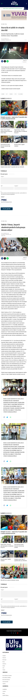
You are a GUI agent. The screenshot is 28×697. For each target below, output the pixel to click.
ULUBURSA (5, 689)
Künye (4, 693)
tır (15, 94)
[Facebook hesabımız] (11, 633)
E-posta (16, 185)
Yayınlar (4, 683)
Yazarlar (4, 691)
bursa (3, 94)
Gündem (4, 655)
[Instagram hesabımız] (15, 633)
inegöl (11, 94)
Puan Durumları (5, 681)
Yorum (2, 176)
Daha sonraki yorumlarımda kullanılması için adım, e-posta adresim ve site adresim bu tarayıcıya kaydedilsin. (14, 193)
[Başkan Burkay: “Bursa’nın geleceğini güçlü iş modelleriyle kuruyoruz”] (20, 124)
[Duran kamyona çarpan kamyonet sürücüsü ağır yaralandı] (7, 139)
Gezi (3, 667)
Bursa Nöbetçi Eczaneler (7, 675)
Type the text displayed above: (6, 202)
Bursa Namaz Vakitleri (7, 677)
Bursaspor (4, 659)
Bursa (26, 40)
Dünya (4, 665)
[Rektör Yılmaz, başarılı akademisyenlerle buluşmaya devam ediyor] (7, 124)
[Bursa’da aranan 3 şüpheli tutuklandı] (20, 139)
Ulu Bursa (4, 663)
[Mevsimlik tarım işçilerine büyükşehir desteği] (14, 571)
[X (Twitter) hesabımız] (13, 633)
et (7, 94)
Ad (2, 185)
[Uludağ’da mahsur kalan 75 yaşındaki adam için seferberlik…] (14, 157)
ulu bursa (20, 94)
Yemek (4, 669)
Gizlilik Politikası (6, 695)
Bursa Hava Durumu (6, 679)
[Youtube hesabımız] (17, 633)
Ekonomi (4, 657)
